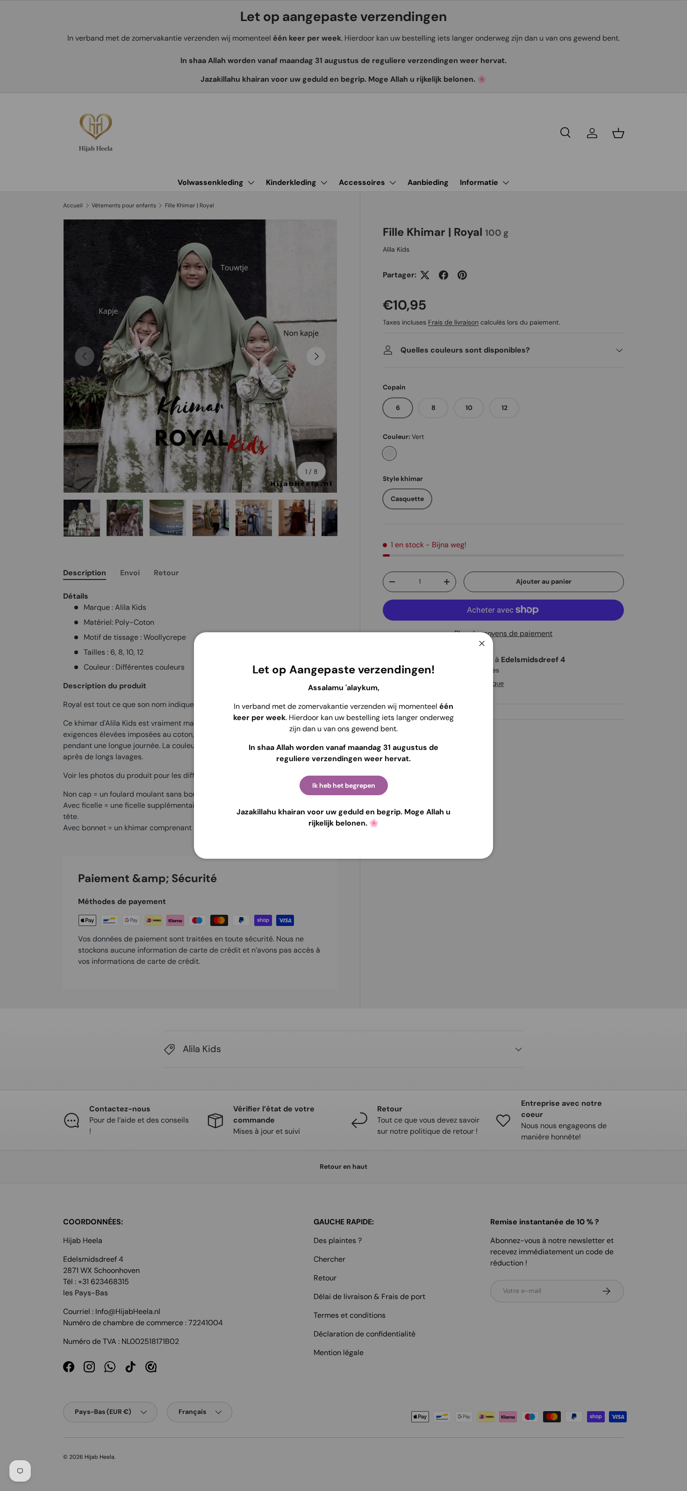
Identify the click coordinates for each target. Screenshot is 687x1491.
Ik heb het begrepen (343, 785)
